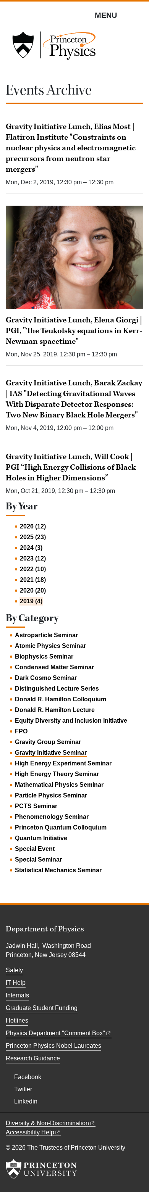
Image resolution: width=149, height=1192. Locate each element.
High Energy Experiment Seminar (63, 763)
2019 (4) (31, 601)
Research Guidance (33, 1058)
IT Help (16, 982)
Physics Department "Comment (55, 1033)
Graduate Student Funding (42, 1008)
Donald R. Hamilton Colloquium (60, 699)
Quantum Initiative (41, 838)
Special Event (35, 849)
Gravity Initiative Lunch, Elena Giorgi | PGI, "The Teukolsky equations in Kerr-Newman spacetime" (74, 330)
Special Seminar (38, 859)
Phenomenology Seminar (52, 816)
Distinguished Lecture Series (57, 688)
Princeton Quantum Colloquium (61, 827)
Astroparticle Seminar (46, 635)
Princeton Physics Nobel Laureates (53, 1045)
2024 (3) (31, 547)
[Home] (54, 48)
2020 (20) (33, 590)
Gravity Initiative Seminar (51, 752)
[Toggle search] (138, 15)
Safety (14, 970)
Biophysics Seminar (44, 656)
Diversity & (47, 1123)
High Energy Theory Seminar (57, 774)
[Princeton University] (41, 1169)
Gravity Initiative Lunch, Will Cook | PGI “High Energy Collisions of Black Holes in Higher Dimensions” (71, 467)
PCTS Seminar (36, 806)
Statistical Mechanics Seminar (58, 870)
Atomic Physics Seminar (50, 646)
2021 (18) (33, 580)
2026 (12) (33, 526)
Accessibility (30, 1132)
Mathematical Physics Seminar (59, 784)
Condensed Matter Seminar (54, 667)
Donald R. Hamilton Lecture (55, 710)
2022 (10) (33, 569)
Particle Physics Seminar (51, 795)
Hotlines (17, 1020)
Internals (17, 995)
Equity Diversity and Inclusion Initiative (71, 720)
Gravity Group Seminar (48, 742)
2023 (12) (33, 558)
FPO (21, 731)
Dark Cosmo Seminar (46, 678)
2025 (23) (33, 537)
